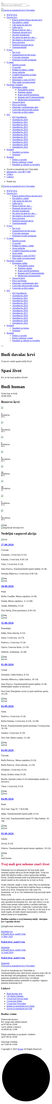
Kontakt (10, 157)
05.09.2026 (7, 833)
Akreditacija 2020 (20, 144)
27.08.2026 (7, 544)
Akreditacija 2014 (20, 129)
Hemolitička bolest (26, 90)
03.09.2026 (7, 750)
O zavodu (16, 67)
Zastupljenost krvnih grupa (24, 55)
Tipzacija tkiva (18, 102)
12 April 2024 (7, 952)
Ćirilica (10, 174)
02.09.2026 (7, 706)
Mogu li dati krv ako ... (22, 30)
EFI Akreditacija (19, 117)
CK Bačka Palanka (15, 996)
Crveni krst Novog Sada (17, 998)
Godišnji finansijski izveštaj (24, 75)
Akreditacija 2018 (20, 139)
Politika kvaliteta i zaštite (23, 70)
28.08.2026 (7, 586)
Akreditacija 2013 (20, 127)
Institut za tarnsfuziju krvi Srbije (21, 1006)
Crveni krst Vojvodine (16, 1003)
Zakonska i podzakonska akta (25, 107)
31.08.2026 (7, 622)
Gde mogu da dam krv (22, 25)
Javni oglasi (17, 77)
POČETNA (12, 15)
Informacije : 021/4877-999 (19, 172)
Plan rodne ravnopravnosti (23, 82)
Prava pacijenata (19, 105)
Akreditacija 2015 (20, 132)
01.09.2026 (7, 664)
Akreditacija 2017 (20, 137)
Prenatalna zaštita (19, 87)
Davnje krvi (12, 17)
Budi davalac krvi (14, 993)
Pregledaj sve (7, 931)
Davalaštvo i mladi (20, 22)
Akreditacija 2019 (20, 142)
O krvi (9, 50)
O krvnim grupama (20, 57)
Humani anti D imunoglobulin (31, 97)
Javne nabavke (18, 72)
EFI (8, 114)
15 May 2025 (7, 936)
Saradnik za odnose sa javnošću (26, 164)
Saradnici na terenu (20, 152)
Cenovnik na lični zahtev (23, 112)
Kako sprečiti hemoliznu (28, 95)
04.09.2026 (7, 798)
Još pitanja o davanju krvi (23, 40)
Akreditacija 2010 (20, 119)
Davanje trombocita (20, 35)
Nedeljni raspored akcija (22, 45)
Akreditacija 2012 (20, 124)
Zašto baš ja (17, 27)
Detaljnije (5, 947)
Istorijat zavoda (19, 65)
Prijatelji (10, 149)
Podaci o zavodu (19, 159)
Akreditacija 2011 (20, 122)
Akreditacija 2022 (20, 147)
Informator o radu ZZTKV (24, 80)
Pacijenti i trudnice (15, 85)
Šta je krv (16, 52)
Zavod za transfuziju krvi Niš (19, 1008)
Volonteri (16, 154)
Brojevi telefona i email (22, 162)
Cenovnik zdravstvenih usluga (25, 110)
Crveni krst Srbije (14, 1001)
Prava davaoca (18, 42)
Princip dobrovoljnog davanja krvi (27, 20)
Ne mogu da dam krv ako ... (24, 37)
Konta (20, 1049)
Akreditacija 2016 (20, 134)
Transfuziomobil (19, 47)
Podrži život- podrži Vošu (13, 942)
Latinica (10, 177)
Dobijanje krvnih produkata (24, 60)
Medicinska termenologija (29, 100)
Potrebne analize (25, 92)
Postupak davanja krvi (22, 32)
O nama (10, 62)
